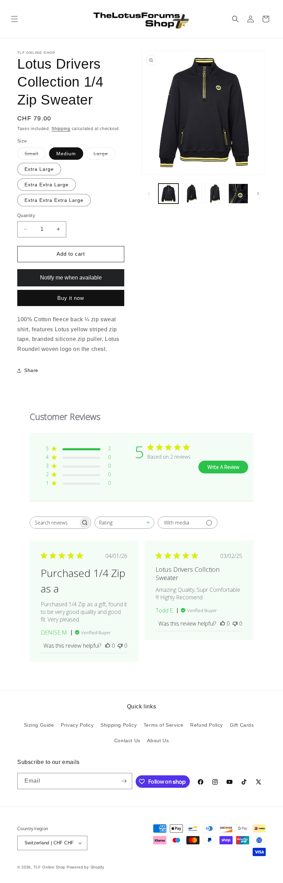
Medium (66, 153)
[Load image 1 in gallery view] (168, 194)
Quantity (26, 215)
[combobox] (124, 523)
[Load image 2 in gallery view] (192, 194)
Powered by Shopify (86, 867)
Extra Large (39, 169)
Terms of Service (164, 725)
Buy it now (70, 298)
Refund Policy (206, 725)
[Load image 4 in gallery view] (238, 194)
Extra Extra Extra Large (54, 200)
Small (35, 155)
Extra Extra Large (47, 184)
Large (104, 155)
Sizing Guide (39, 725)
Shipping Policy (118, 725)
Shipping (60, 128)
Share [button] (31, 370)
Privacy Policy (77, 725)
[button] (14, 19)
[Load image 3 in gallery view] (215, 194)
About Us (158, 740)
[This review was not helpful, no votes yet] (120, 645)
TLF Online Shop (49, 867)
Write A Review (223, 467)
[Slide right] (258, 193)
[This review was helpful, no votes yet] (107, 645)
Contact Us (127, 740)
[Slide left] (149, 193)
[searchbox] (54, 522)
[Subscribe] (124, 781)
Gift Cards (242, 725)
